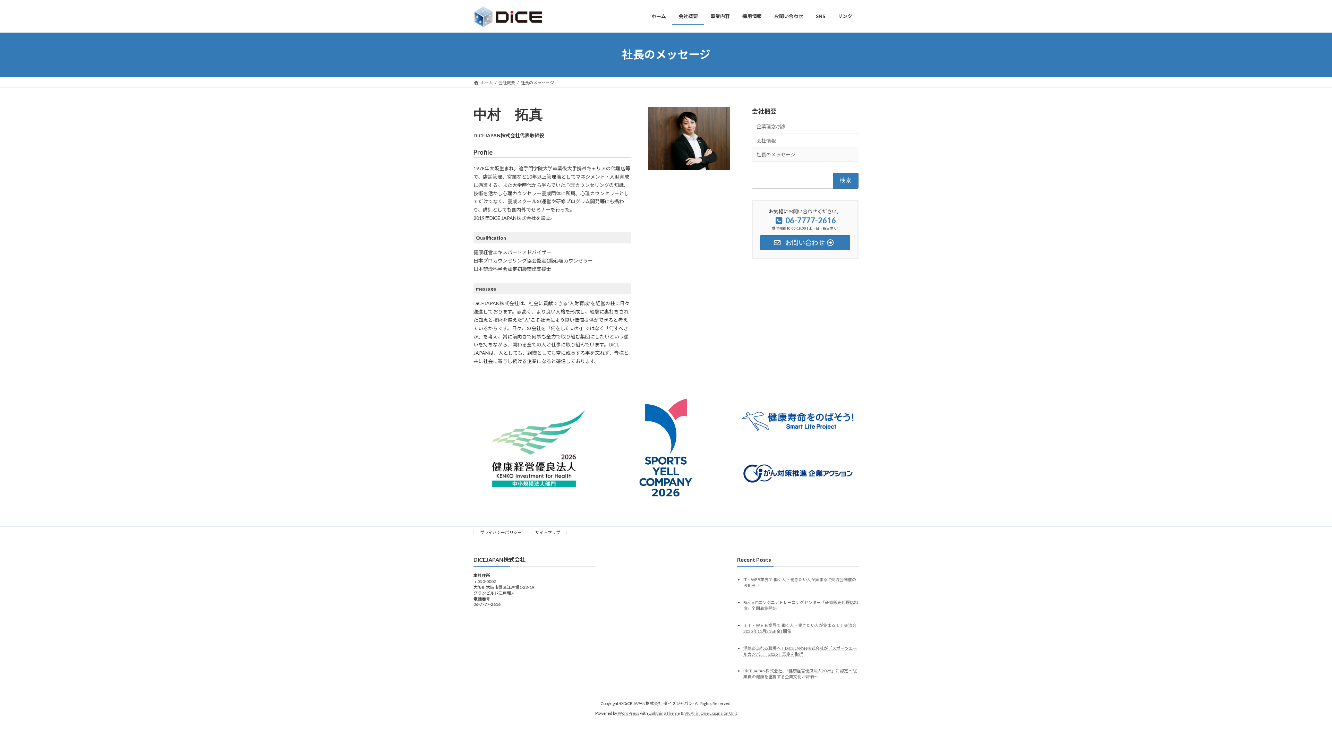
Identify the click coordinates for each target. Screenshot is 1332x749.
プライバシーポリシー (501, 532)
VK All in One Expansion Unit (710, 713)
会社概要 (764, 111)
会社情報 (766, 140)
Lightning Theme (664, 713)
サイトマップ (547, 532)
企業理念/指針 (772, 126)
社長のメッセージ (776, 154)
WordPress (628, 713)
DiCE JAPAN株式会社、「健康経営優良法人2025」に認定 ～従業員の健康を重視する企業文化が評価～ (800, 674)
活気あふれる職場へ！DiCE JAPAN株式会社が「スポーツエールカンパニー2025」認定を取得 (800, 651)
